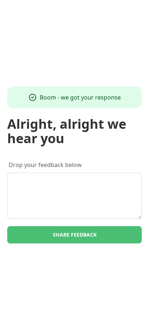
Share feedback (75, 234)
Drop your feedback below (45, 165)
